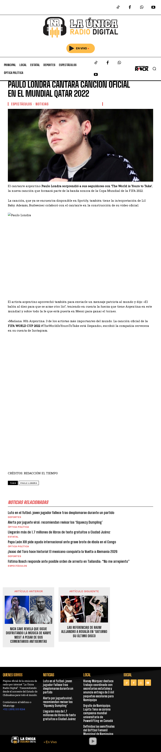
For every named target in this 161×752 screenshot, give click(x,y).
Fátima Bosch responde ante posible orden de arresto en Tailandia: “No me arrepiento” (69, 561)
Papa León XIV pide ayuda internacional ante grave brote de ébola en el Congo (62, 542)
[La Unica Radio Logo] (80, 27)
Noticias (42, 104)
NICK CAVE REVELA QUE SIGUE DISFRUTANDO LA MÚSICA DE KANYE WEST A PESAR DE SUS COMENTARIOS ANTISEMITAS (28, 635)
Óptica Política (18, 527)
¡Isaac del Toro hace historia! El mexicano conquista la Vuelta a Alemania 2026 (62, 551)
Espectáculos (21, 104)
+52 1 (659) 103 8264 (14, 709)
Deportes (14, 517)
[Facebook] (130, 7)
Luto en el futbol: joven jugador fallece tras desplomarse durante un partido (61, 512)
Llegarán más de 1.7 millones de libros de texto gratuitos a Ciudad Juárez (59, 532)
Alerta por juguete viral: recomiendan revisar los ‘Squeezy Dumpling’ (55, 522)
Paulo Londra (28, 483)
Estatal (13, 537)
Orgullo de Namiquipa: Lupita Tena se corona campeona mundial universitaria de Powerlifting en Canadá (98, 713)
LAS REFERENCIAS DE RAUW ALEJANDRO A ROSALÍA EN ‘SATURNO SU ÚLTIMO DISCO (84, 631)
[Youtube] (153, 7)
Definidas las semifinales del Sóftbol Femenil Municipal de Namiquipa (98, 730)
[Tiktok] (118, 7)
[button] (154, 69)
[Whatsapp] (141, 7)
